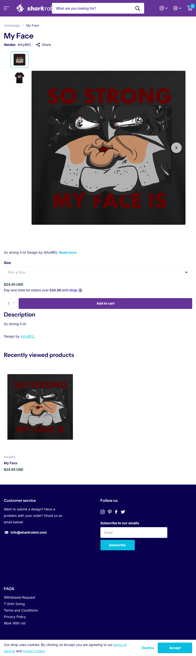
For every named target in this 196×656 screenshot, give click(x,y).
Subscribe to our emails (119, 523)
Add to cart (105, 303)
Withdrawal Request (19, 597)
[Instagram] (102, 512)
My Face (10, 463)
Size (7, 263)
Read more (67, 252)
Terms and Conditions (21, 610)
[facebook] (116, 512)
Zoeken (137, 8)
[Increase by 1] (15, 300)
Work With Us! (15, 623)
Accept (175, 648)
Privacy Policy (15, 617)
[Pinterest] (110, 512)
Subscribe (117, 545)
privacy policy (34, 651)
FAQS (9, 588)
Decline (148, 648)
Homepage (12, 25)
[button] (176, 147)
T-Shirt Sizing (14, 604)
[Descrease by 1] (15, 307)
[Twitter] (123, 512)
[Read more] (164, 8)
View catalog (5, 9)
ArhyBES (24, 45)
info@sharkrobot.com (29, 532)
